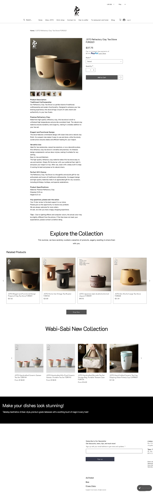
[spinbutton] (91, 70)
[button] (111, 4)
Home (32, 30)
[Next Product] (149, 280)
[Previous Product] (3, 280)
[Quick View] (23, 274)
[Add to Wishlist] (120, 77)
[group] (76, 281)
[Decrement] (87, 70)
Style (88, 58)
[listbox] (111, 4)
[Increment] (94, 70)
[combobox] (104, 61)
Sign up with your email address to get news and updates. (105, 446)
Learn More (102, 53)
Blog (87, 482)
